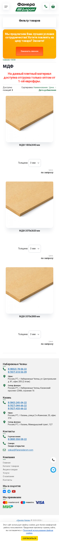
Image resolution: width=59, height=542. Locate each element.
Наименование (41, 87)
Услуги (6, 473)
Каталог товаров (11, 466)
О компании (8, 476)
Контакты (7, 480)
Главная (6, 463)
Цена (51, 87)
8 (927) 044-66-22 (17, 405)
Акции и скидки (10, 469)
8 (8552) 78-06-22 (17, 369)
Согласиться (29, 538)
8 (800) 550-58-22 (17, 439)
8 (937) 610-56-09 (17, 372)
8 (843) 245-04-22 (17, 402)
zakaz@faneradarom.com (20, 450)
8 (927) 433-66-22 (17, 408)
